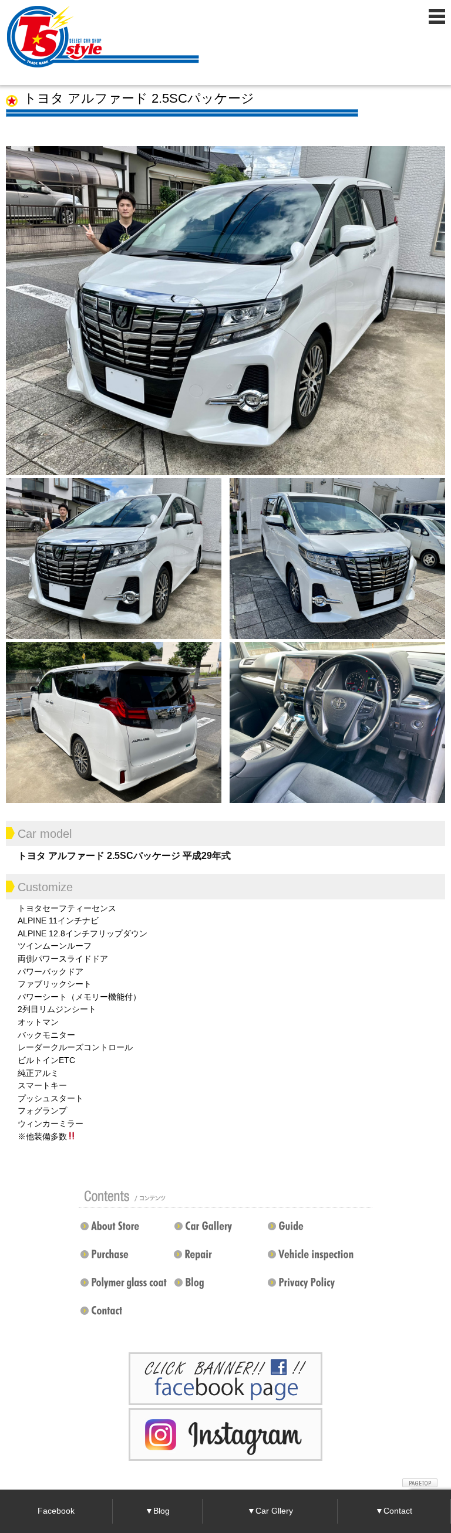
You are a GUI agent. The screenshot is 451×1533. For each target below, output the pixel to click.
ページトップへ (419, 1482)
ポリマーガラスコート (123, 1287)
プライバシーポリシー (310, 1287)
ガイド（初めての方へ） (310, 1231)
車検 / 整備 (312, 1259)
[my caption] (225, 309)
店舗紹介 (123, 1231)
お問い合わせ (125, 1315)
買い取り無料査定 (125, 1259)
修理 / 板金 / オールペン (216, 1259)
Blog (219, 1287)
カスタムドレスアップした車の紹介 (219, 1231)
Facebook (56, 1510)
